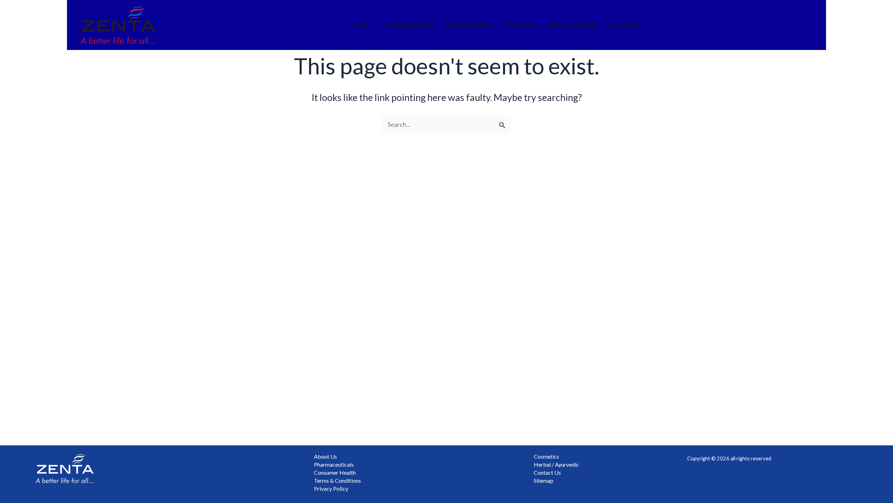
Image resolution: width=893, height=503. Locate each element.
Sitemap (543, 480)
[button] (370, 25)
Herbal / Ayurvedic (556, 464)
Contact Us (624, 25)
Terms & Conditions (337, 480)
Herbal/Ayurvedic (572, 25)
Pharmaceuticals (409, 25)
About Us (325, 456)
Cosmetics (520, 25)
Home (359, 25)
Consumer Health (469, 25)
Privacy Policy (331, 488)
